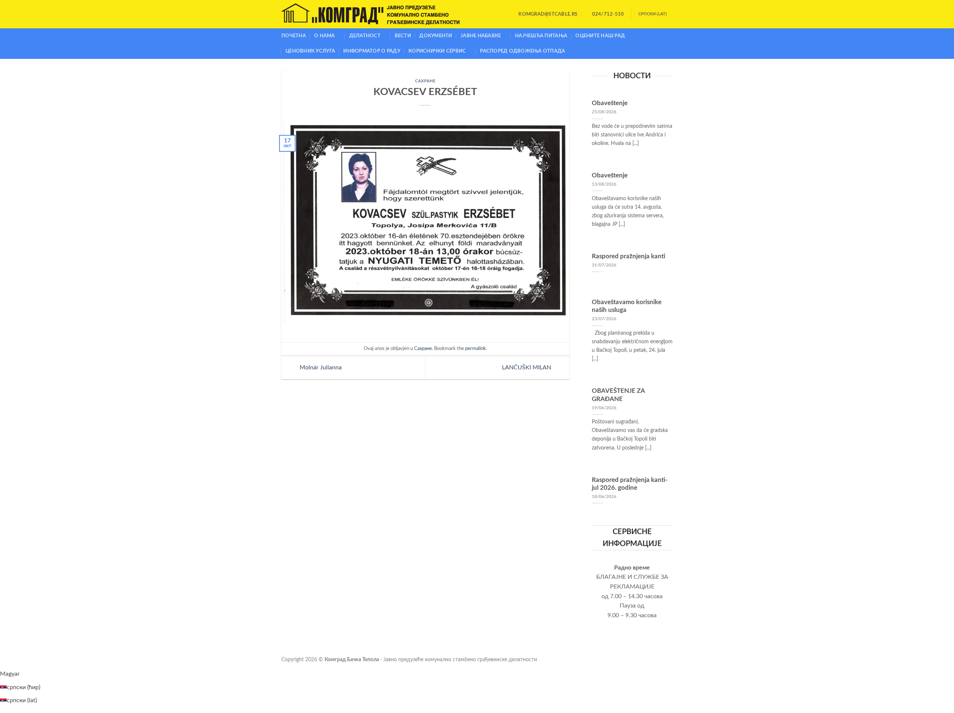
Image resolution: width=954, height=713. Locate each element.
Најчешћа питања (541, 36)
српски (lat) (652, 14)
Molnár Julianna (320, 367)
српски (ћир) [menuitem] (23, 687)
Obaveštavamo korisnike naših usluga (626, 306)
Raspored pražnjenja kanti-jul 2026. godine (629, 484)
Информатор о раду (371, 51)
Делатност (364, 36)
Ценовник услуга (310, 51)
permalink (475, 348)
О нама (324, 36)
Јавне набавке (481, 36)
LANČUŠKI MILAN (527, 367)
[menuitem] (10, 674)
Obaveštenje (610, 103)
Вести (403, 36)
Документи (435, 36)
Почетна (293, 36)
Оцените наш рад (600, 36)
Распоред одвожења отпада (522, 51)
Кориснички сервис (437, 51)
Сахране (425, 81)
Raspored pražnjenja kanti (628, 256)
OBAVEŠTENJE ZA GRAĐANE (618, 395)
